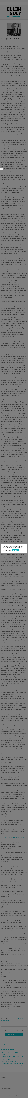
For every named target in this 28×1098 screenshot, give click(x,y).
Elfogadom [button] (15, 550)
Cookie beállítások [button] (7, 550)
